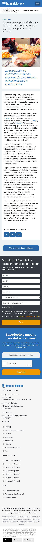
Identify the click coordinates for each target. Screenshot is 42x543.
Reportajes (9, 437)
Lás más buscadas (12, 478)
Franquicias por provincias (14, 430)
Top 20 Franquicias (12, 471)
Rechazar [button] (17, 540)
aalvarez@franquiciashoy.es (12, 406)
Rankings (8, 427)
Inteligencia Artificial (12, 481)
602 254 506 (6, 418)
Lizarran (7, 118)
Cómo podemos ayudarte (23, 519)
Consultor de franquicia (10, 517)
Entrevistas (9, 441)
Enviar (21, 322)
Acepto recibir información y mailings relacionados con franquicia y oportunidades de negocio (21, 313)
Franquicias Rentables (13, 464)
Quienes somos (25, 517)
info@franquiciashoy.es (10, 395)
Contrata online (10, 498)
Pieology (18, 123)
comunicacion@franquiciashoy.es (14, 415)
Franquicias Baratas (12, 474)
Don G (34, 121)
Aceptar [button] (7, 540)
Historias (8, 444)
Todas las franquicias (13, 460)
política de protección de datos (29, 316)
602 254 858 (6, 408)
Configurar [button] (28, 540)
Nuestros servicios (12, 491)
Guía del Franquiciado (13, 447)
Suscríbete (21, 372)
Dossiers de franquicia (18, 521)
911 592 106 (6, 397)
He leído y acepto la (22, 316)
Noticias (8, 434)
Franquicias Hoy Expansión (15, 494)
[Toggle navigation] (37, 4)
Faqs (6, 451)
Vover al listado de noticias (21, 248)
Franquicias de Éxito (12, 467)
